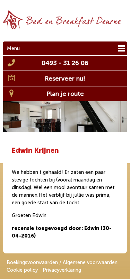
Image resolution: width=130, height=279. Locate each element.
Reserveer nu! (65, 78)
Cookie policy (22, 270)
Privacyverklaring (62, 270)
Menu (13, 48)
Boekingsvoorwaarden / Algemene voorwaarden (62, 262)
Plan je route (65, 93)
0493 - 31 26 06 (65, 63)
